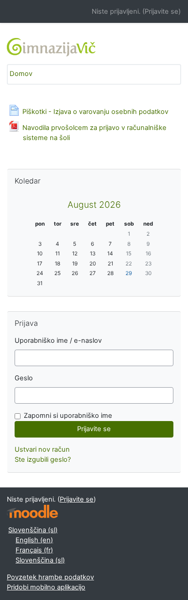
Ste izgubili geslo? (43, 459)
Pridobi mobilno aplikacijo (46, 587)
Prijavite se (161, 11)
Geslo (24, 378)
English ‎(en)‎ (34, 540)
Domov (21, 74)
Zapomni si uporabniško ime (68, 415)
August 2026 (94, 204)
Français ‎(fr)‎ (34, 550)
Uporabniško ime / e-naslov (58, 340)
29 (128, 273)
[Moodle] (32, 511)
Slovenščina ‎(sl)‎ (32, 530)
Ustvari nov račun (42, 449)
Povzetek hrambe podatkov (50, 577)
